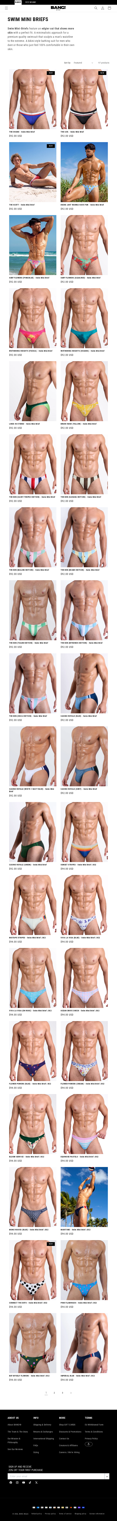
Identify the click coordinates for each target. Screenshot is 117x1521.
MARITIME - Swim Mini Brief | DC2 (75, 1230)
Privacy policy (50, 1514)
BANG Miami (24, 1514)
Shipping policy (81, 1514)
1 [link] (46, 1392)
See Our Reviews (15, 1449)
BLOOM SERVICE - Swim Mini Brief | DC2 (26, 1157)
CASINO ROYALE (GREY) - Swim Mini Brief (79, 789)
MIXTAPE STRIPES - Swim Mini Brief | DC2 (27, 937)
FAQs (35, 1445)
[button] (6, 8)
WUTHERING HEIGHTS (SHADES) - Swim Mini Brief (82, 351)
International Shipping (43, 1438)
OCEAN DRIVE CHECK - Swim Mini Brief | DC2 (80, 1010)
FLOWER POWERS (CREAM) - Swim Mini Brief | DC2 (83, 1083)
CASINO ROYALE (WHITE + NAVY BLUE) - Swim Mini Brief (31, 790)
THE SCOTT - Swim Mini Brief (21, 205)
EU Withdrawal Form (94, 1424)
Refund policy (37, 1514)
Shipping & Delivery (42, 1424)
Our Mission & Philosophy (14, 1440)
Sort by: (67, 63)
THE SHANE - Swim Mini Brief (22, 132)
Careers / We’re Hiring (69, 1452)
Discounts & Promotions (70, 1431)
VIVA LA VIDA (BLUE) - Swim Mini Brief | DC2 (80, 937)
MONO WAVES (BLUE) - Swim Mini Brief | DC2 (29, 1230)
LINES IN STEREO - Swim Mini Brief (24, 424)
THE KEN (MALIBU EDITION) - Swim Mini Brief (29, 570)
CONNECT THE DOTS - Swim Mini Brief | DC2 (28, 1302)
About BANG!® (14, 1424)
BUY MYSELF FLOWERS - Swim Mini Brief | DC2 (29, 1376)
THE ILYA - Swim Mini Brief (72, 132)
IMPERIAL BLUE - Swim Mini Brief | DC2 (78, 1376)
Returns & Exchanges (43, 1431)
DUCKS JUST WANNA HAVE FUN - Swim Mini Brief (82, 205)
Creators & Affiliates (68, 1445)
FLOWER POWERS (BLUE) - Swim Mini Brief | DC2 (30, 1083)
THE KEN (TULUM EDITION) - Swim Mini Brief (28, 643)
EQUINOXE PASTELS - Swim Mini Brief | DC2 (80, 1157)
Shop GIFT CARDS (67, 1424)
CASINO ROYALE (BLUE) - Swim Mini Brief (79, 716)
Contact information (97, 1514)
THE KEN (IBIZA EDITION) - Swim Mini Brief (28, 716)
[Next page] (70, 1393)
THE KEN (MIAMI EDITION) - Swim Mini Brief (80, 570)
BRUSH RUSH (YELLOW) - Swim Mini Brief (78, 424)
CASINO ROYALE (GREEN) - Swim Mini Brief (28, 864)
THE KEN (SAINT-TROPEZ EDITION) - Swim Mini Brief (32, 497)
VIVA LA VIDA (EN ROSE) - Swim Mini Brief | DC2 (30, 1010)
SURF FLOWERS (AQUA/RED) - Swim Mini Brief (81, 278)
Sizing (36, 1452)
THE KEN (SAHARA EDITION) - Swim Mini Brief (81, 497)
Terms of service (65, 1514)
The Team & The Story (18, 1431)
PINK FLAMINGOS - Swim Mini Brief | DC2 (79, 1302)
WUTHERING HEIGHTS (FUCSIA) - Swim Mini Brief (30, 351)
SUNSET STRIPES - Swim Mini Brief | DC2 (78, 864)
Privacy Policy (91, 1438)
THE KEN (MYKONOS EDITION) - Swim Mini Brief (82, 643)
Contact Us (64, 1438)
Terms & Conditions (94, 1431)
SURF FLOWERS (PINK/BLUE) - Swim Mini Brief (29, 278)
